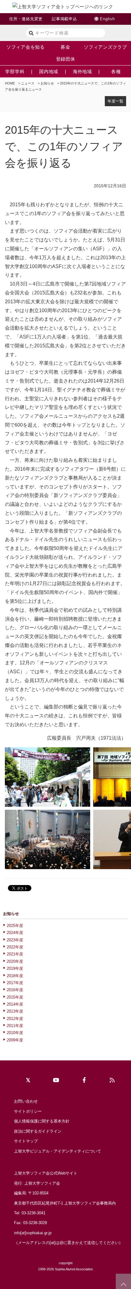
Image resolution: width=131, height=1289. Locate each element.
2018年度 (15, 975)
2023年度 (15, 940)
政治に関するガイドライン (38, 1131)
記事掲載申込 (64, 19)
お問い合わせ (26, 1101)
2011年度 (15, 1025)
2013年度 (15, 1011)
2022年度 (15, 947)
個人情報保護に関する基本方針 (41, 1121)
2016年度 (15, 990)
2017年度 (15, 983)
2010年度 (15, 1032)
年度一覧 (115, 101)
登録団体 (65, 59)
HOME (10, 83)
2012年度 (15, 1018)
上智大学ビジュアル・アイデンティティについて (57, 1151)
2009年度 (15, 1040)
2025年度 (15, 925)
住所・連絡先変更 (26, 19)
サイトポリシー (28, 1111)
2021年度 (15, 954)
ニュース (27, 83)
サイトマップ (26, 1141)
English (107, 19)
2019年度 (15, 968)
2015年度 (15, 997)
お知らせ (47, 83)
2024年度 (15, 932)
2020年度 (15, 961)
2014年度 (15, 1004)
